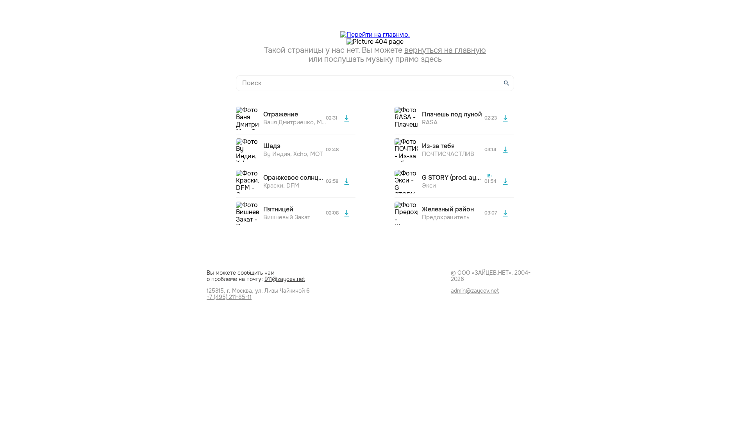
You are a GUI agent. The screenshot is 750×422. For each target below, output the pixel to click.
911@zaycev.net (284, 279)
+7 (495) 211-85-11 (229, 296)
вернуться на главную (445, 50)
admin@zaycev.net (475, 290)
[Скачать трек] (346, 118)
